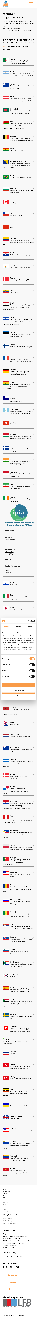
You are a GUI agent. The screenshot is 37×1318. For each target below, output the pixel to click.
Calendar (12, 1282)
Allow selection (18, 690)
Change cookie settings (10, 1223)
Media (4, 1207)
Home (4, 1189)
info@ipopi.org (11, 1253)
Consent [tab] (6, 626)
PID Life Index (7, 1205)
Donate (12, 1289)
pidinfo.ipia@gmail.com (11, 554)
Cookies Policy (7, 1221)
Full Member (12, 46)
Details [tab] (18, 626)
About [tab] (30, 626)
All (4, 46)
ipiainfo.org (8, 556)
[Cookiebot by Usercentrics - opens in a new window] (26, 621)
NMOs (4, 1198)
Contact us (12, 1275)
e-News (5, 1209)
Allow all (18, 685)
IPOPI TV (5, 1211)
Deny (18, 696)
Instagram (8, 572)
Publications (6, 1202)
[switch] (32, 664)
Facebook (7, 570)
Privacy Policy (7, 1218)
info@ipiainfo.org (9, 552)
